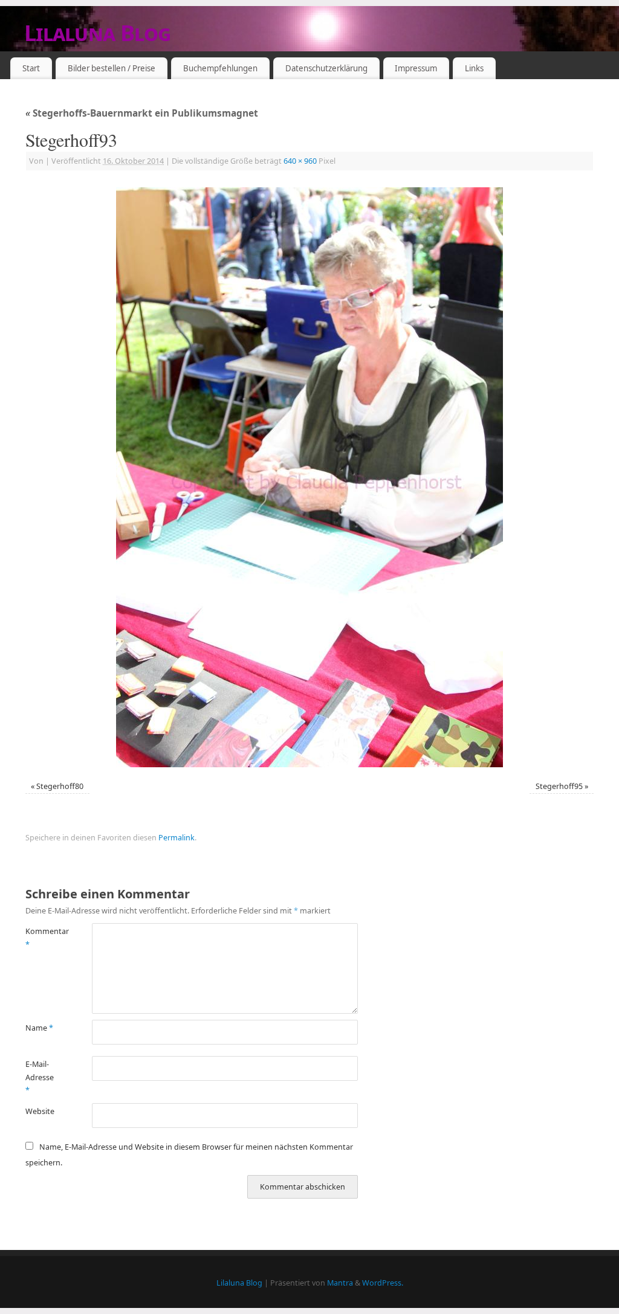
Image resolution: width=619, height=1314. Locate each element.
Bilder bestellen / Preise (111, 68)
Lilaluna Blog (97, 33)
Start (31, 68)
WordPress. (382, 1283)
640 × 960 (300, 161)
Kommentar (42, 937)
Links (474, 68)
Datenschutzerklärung (326, 68)
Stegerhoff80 (59, 786)
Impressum (416, 68)
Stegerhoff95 (559, 786)
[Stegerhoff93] (309, 477)
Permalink (176, 838)
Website (39, 1111)
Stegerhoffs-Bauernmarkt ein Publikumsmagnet (141, 113)
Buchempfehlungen (220, 68)
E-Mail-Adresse (39, 1077)
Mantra (340, 1283)
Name (39, 1028)
